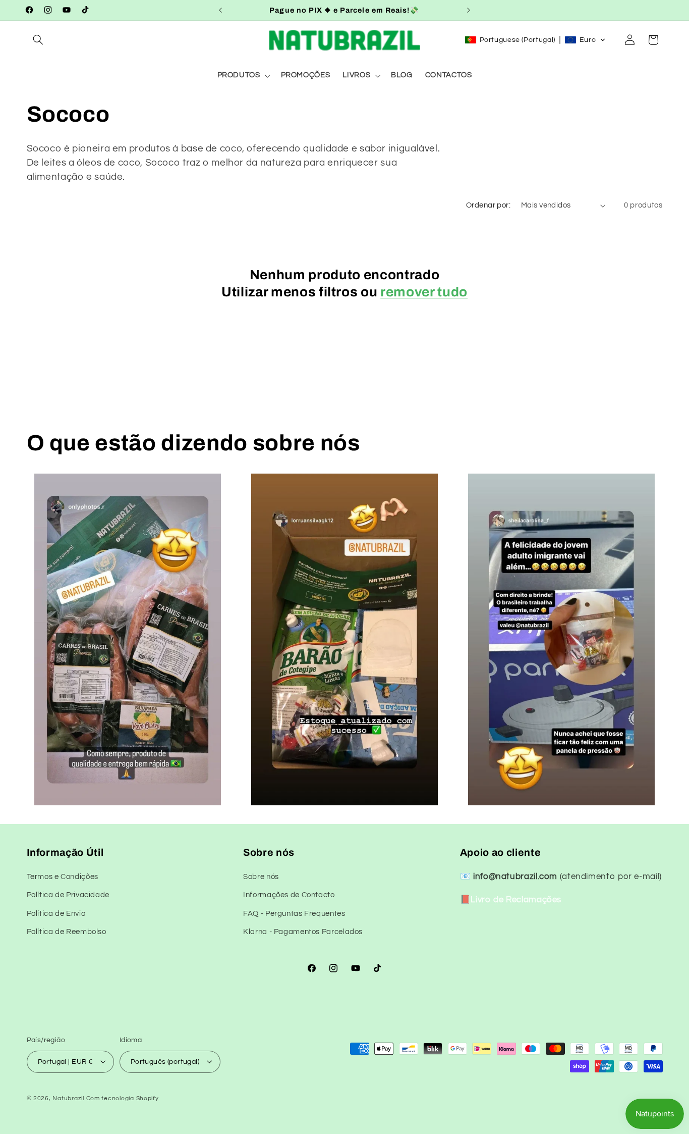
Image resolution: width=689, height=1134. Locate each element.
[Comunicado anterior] (220, 10)
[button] (38, 39)
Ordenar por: (488, 205)
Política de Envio (56, 913)
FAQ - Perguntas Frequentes (294, 913)
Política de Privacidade (68, 895)
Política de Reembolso (66, 932)
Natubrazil (68, 1098)
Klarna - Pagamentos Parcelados (303, 932)
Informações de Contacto (289, 895)
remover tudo (424, 292)
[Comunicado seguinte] (468, 10)
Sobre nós (261, 877)
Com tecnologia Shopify (122, 1098)
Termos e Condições (62, 877)
